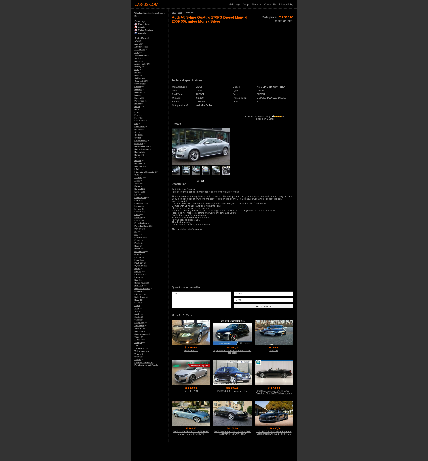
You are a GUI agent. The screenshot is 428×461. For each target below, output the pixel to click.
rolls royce (139, 294)
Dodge (137, 107)
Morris (137, 243)
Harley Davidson (141, 146)
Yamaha (137, 360)
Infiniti (137, 169)
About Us (256, 4)
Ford (136, 118)
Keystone (138, 192)
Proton (137, 277)
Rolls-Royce (139, 297)
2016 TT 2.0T (191, 391)
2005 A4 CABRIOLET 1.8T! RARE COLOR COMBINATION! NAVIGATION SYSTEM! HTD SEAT (191, 433)
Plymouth (138, 266)
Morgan (137, 240)
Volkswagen (139, 351)
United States (144, 24)
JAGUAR (138, 178)
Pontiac (137, 271)
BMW (136, 70)
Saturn (137, 306)
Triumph (138, 343)
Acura (137, 44)
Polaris (137, 269)
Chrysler (138, 84)
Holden (137, 152)
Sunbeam (138, 331)
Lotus (137, 215)
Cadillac (137, 78)
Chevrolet (138, 81)
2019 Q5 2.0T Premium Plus (232, 391)
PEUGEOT (138, 263)
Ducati (137, 109)
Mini (136, 235)
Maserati (138, 217)
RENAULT (138, 286)
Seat (136, 311)
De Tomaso (139, 101)
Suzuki (137, 337)
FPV (136, 124)
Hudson (137, 161)
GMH (136, 138)
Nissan (137, 249)
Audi (136, 58)
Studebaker (139, 326)
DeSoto (137, 104)
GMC (136, 135)
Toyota (137, 340)
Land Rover (139, 203)
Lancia (137, 200)
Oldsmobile (139, 252)
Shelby (137, 314)
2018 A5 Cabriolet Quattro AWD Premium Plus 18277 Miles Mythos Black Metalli (274, 393)
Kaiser (137, 186)
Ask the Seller (204, 105)
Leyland (137, 209)
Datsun (137, 98)
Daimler (137, 95)
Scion (136, 308)
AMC (136, 53)
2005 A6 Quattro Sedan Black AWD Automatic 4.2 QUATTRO (232, 432)
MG (135, 232)
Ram (136, 280)
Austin (137, 61)
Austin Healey (140, 64)
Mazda (137, 220)
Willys (137, 357)
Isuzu (136, 175)
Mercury (137, 229)
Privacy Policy (286, 4)
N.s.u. (136, 246)
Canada (141, 27)
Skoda (137, 317)
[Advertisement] (232, 49)
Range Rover (140, 283)
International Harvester (144, 172)
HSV (136, 158)
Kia (135, 195)
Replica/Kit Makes (142, 289)
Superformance (141, 334)
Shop (246, 4)
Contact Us (270, 4)
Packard (137, 257)
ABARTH (138, 41)
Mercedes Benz (141, 223)
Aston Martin (140, 55)
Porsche (138, 274)
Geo (136, 132)
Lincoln (137, 212)
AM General (139, 50)
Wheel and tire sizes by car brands (149, 13)
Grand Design (140, 141)
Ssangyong (139, 323)
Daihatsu (138, 92)
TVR (136, 345)
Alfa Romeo (139, 47)
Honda (137, 155)
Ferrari (137, 112)
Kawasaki (138, 189)
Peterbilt (138, 260)
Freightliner (139, 126)
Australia (142, 33)
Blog (136, 16)
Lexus (137, 206)
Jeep (136, 183)
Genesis (138, 129)
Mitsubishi (139, 237)
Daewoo (138, 89)
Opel (136, 254)
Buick (136, 75)
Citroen (137, 87)
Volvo (136, 354)
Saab (136, 303)
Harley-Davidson (141, 149)
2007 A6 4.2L (191, 350)
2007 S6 (274, 350)
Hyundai (138, 166)
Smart (137, 320)
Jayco (137, 180)
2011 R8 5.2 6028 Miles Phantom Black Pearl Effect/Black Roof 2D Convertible (274, 433)
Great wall (138, 144)
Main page (234, 4)
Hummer (138, 163)
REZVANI (138, 291)
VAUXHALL (139, 348)
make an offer (284, 21)
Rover (137, 300)
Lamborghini (140, 198)
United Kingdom (145, 30)
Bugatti (137, 72)
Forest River (139, 121)
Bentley (137, 67)
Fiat (136, 115)
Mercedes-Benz (141, 226)
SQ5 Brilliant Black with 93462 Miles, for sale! (232, 351)
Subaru (137, 328)
